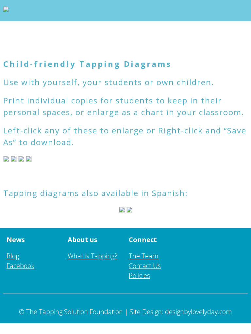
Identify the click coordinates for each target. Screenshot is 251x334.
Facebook (20, 265)
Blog (13, 255)
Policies (139, 275)
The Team (144, 255)
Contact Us (145, 265)
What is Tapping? (92, 255)
